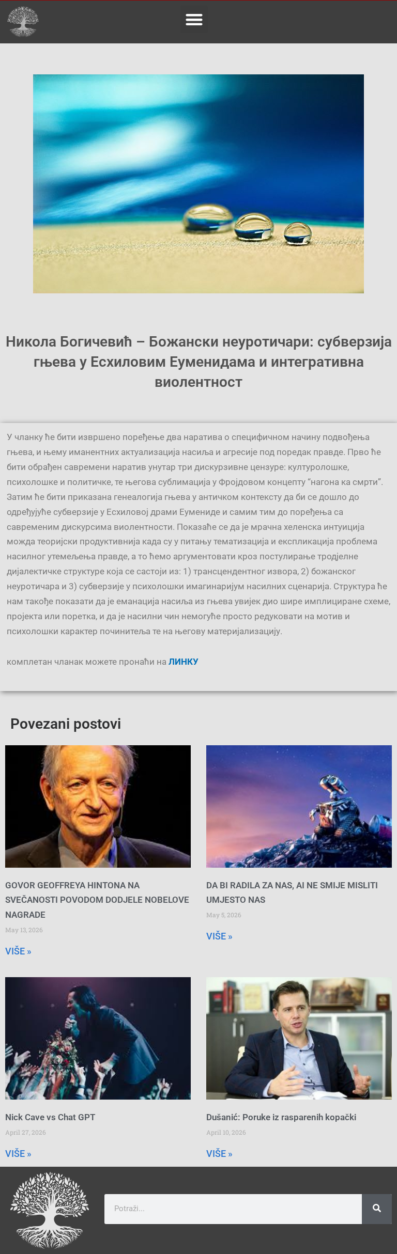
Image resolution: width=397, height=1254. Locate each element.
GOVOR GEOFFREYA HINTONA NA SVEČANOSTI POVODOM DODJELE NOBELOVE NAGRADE (97, 900)
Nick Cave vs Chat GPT (50, 1117)
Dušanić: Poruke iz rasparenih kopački (281, 1117)
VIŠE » (18, 951)
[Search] (377, 1209)
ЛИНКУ (182, 661)
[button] (194, 19)
